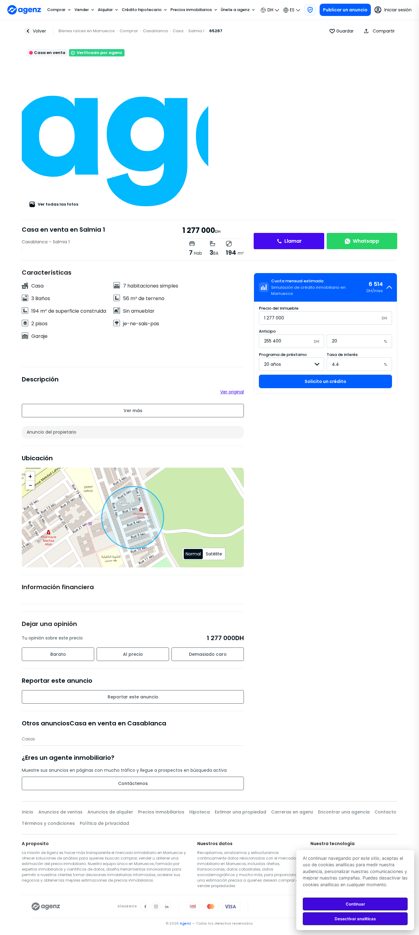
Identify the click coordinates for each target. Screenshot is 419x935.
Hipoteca (199, 812)
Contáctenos (133, 783)
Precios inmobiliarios (191, 10)
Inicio (27, 812)
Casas (28, 739)
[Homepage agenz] (24, 10)
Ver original (232, 392)
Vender (82, 10)
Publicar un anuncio (345, 10)
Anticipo (267, 331)
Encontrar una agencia (344, 812)
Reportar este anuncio (133, 697)
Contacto (385, 812)
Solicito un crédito (325, 381)
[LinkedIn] (166, 906)
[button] (378, 31)
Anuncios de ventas (60, 812)
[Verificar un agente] (310, 10)
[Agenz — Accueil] (46, 906)
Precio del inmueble (278, 308)
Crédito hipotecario (142, 10)
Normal (193, 554)
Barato (58, 654)
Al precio (133, 654)
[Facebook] (145, 906)
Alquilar (105, 10)
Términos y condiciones (48, 823)
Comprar (56, 10)
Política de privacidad (104, 823)
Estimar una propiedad (240, 812)
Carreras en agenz (292, 812)
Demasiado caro (208, 654)
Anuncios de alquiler (110, 812)
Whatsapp (366, 241)
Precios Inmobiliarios (161, 812)
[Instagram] (155, 906)
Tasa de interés (342, 354)
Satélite (214, 554)
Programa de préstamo (283, 354)
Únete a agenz (235, 10)
